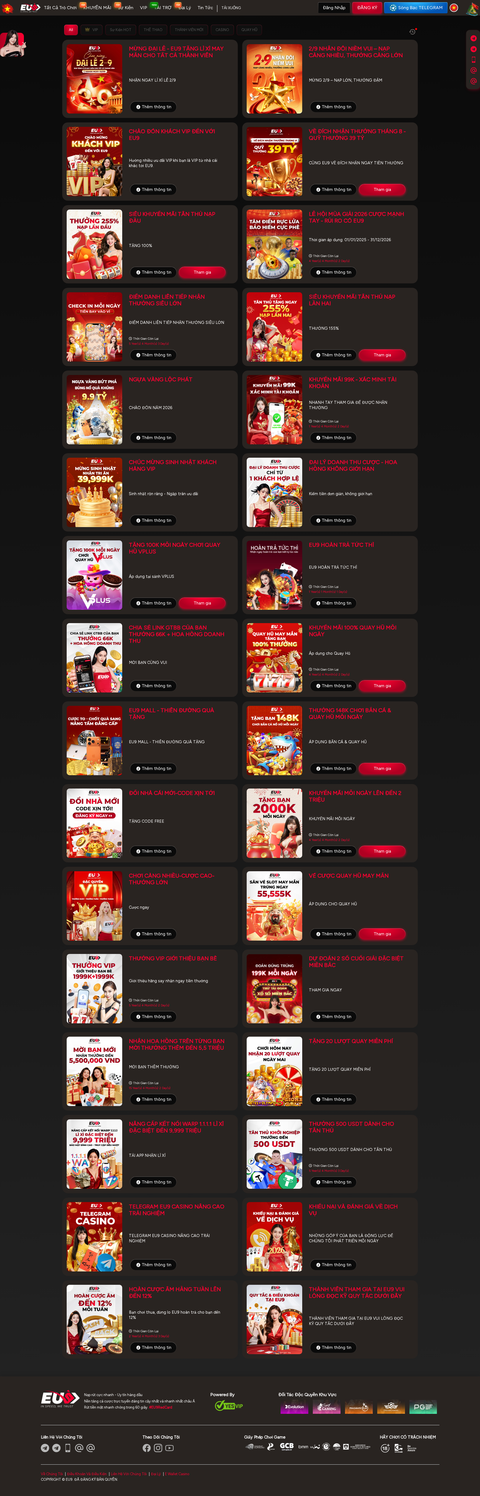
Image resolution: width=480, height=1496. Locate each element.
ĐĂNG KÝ (367, 7)
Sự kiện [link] (125, 7)
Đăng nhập (334, 7)
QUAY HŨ (249, 30)
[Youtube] (169, 1448)
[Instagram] (158, 1448)
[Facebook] (146, 1448)
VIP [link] (143, 7)
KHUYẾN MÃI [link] (97, 7)
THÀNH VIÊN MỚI (189, 30)
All (71, 30)
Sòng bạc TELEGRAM (420, 7)
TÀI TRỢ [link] (163, 7)
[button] (334, 7)
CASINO (222, 30)
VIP (95, 30)
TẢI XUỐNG (231, 8)
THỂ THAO (153, 30)
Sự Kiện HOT (120, 30)
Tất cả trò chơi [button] (60, 7)
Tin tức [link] (205, 7)
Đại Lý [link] (184, 7)
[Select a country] (455, 7)
